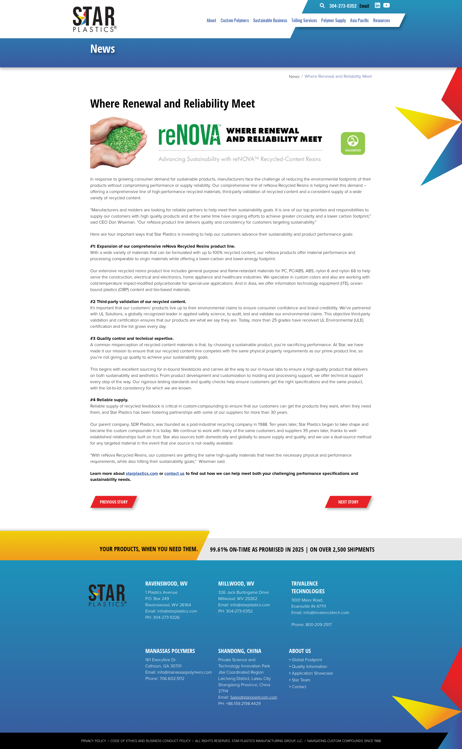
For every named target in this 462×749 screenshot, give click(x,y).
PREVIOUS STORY (114, 502)
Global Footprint (307, 660)
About (211, 20)
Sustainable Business (270, 20)
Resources (381, 20)
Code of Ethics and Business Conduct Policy (150, 740)
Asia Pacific (359, 20)
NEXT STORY (348, 502)
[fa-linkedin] (377, 5)
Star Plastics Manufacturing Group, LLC (267, 740)
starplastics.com (142, 473)
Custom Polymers (235, 20)
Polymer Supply (333, 20)
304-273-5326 (166, 617)
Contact (299, 687)
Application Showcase (312, 673)
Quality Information (309, 666)
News (294, 76)
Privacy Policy (93, 740)
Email (364, 5)
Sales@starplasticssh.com (253, 697)
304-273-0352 (343, 5)
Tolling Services (304, 20)
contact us (174, 473)
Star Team (301, 680)
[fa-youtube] (386, 5)
